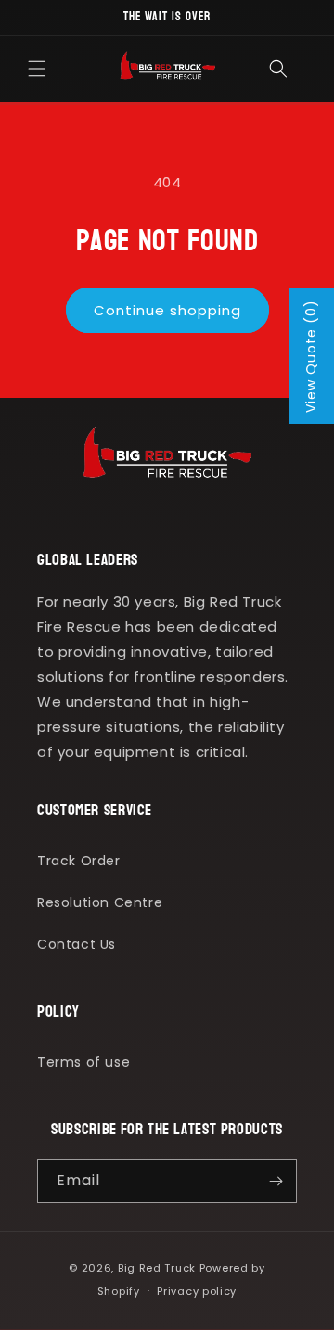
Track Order (79, 860)
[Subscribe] (275, 1181)
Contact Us (76, 944)
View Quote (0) (311, 356)
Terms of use (83, 1062)
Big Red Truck (157, 1267)
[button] (37, 68)
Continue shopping (167, 310)
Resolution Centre (99, 902)
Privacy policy (197, 1291)
